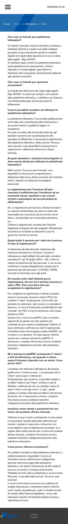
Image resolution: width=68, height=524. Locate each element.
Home (17, 24)
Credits (34, 517)
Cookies (34, 514)
